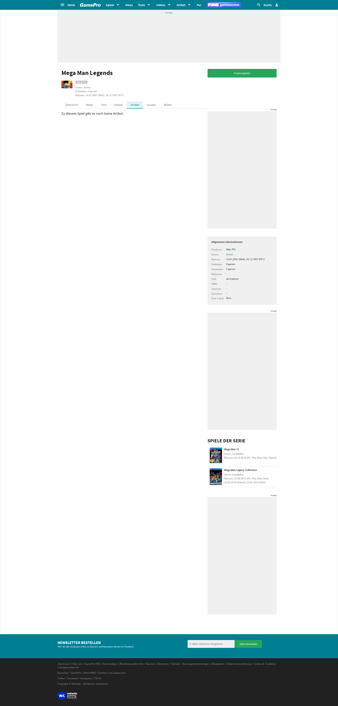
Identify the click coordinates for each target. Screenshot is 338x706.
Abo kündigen (109, 663)
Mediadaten (218, 663)
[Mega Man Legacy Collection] (216, 476)
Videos (118, 105)
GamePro (76, 672)
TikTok (97, 678)
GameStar (63, 672)
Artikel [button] (181, 5)
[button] (67, 5)
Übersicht (71, 105)
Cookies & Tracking (264, 663)
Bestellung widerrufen (132, 663)
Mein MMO (90, 672)
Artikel (135, 105)
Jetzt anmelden (248, 644)
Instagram (86, 678)
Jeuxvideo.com (118, 672)
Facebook (72, 678)
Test (103, 105)
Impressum (64, 663)
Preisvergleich (242, 73)
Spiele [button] (110, 5)
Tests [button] (141, 5)
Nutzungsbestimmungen (195, 663)
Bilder (168, 105)
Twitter (61, 678)
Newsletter (163, 663)
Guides (151, 105)
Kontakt (176, 663)
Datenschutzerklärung (239, 663)
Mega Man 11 (231, 449)
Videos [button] (160, 5)
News (129, 5)
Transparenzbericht (68, 667)
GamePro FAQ (92, 663)
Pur (199, 5)
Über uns (77, 663)
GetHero (103, 672)
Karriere (150, 663)
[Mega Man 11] (216, 456)
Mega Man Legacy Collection (240, 470)
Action (229, 254)
